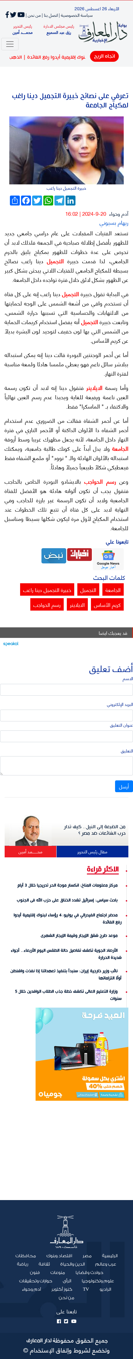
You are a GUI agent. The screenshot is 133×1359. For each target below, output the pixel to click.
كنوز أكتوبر (61, 1289)
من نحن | (33, 15)
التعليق (127, 750)
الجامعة (119, 448)
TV (86, 1289)
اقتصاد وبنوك (59, 1255)
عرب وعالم (105, 1264)
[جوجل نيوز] (108, 558)
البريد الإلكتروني (120, 704)
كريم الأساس (107, 604)
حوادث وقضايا (89, 1272)
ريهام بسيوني (114, 222)
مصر (87, 1255)
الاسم (128, 678)
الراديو (105, 1289)
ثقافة (44, 1264)
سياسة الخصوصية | (76, 15)
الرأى (67, 1281)
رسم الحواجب (98, 481)
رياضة (22, 1264)
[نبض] (53, 555)
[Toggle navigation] (10, 44)
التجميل (53, 261)
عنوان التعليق (121, 724)
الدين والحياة (72, 1264)
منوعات (57, 1272)
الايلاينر (93, 387)
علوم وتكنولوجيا (98, 1281)
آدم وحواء (118, 213)
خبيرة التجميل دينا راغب (47, 589)
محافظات (25, 1255)
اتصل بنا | (50, 15)
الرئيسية (107, 1255)
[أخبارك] (79, 554)
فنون (35, 1272)
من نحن (66, 1297)
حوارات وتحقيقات (35, 1281)
